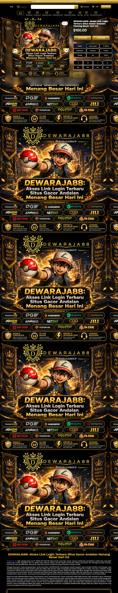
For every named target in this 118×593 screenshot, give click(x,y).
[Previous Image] (15, 50)
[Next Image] (66, 50)
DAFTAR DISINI (82, 38)
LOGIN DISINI (101, 38)
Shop (11, 6)
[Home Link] (22, 6)
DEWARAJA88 (12, 561)
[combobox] (52, 7)
